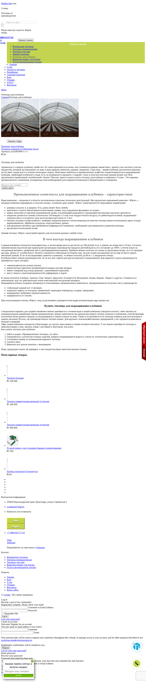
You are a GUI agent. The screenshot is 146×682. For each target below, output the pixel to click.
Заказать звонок (26, 40)
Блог (9, 77)
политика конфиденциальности (16, 640)
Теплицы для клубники (24, 57)
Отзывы (11, 80)
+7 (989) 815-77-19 (16, 532)
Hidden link (6, 3)
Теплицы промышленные (25, 49)
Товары (10, 577)
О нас (9, 67)
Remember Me (11, 613)
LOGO (10, 82)
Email (36, 632)
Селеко (7, 595)
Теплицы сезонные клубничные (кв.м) (20, 149)
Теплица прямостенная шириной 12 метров (28, 401)
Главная (13, 64)
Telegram (11, 542)
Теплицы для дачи (21, 51)
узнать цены (7, 188)
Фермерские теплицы (23, 46)
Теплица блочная (15, 378)
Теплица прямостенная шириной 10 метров (28, 425)
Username (32, 629)
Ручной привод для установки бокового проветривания (34, 448)
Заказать (18, 675)
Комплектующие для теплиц (26, 59)
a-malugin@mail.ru (15, 507)
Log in (4, 650)
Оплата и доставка (16, 69)
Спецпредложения (16, 74)
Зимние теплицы (21, 54)
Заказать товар (14, 141)
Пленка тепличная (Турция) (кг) (22, 471)
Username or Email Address (40, 607)
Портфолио (12, 72)
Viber (9, 540)
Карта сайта (12, 590)
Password (32, 610)
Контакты (11, 85)
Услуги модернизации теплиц (27, 62)
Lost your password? (10, 619)
